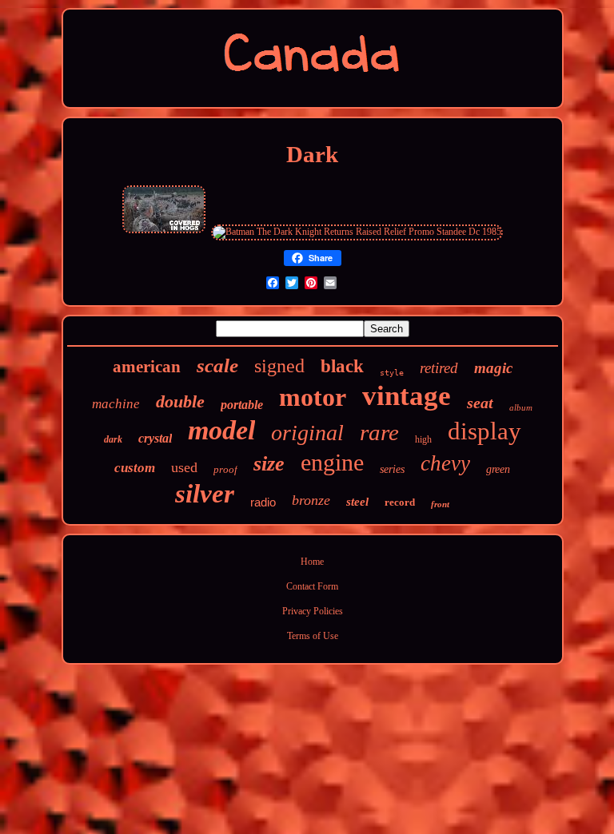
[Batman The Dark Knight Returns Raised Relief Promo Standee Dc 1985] (356, 231)
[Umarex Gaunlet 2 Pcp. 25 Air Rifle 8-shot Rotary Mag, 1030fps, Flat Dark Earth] (164, 231)
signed (279, 365)
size (269, 463)
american (147, 366)
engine (332, 462)
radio (263, 502)
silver (204, 493)
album (520, 407)
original (307, 432)
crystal (155, 438)
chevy (445, 463)
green (498, 469)
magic (493, 367)
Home (312, 561)
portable (242, 404)
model (221, 430)
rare (379, 432)
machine (116, 403)
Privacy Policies (312, 611)
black (342, 366)
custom (134, 467)
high (423, 439)
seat (480, 402)
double (180, 401)
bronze (311, 500)
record (400, 502)
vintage (406, 395)
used (184, 467)
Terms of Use (312, 635)
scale (217, 365)
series (392, 469)
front (440, 504)
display (484, 431)
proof (225, 469)
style (392, 372)
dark (113, 439)
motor (312, 397)
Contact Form (312, 586)
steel (357, 501)
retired (439, 367)
